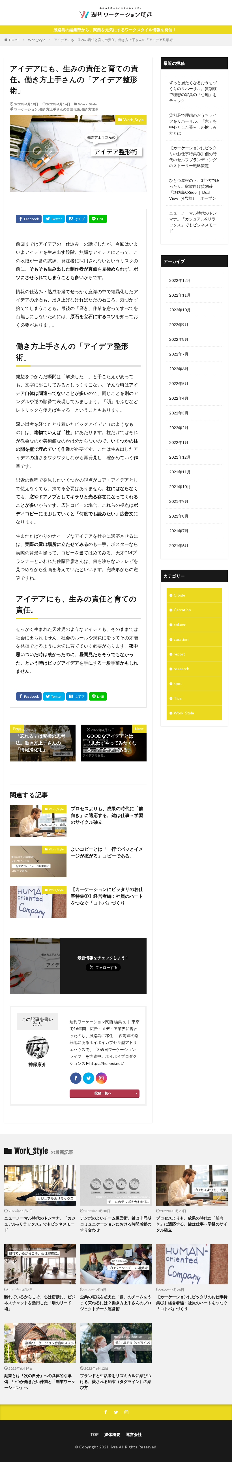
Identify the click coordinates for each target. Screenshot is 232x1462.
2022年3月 (178, 412)
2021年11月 (180, 471)
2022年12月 (180, 280)
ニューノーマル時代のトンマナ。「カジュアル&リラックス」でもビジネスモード (193, 221)
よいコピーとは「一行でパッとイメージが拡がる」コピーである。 (107, 852)
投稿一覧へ (102, 1093)
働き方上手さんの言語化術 (59, 109)
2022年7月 (178, 354)
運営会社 (134, 1434)
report (179, 654)
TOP (94, 1434)
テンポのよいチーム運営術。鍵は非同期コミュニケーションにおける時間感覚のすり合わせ (115, 1224)
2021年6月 (178, 545)
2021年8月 (178, 516)
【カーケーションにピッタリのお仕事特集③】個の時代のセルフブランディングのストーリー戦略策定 (193, 156)
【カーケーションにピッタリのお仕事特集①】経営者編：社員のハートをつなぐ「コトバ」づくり (107, 895)
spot (178, 683)
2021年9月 (178, 501)
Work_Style (36, 40)
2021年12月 (180, 457)
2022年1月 (178, 442)
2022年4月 (178, 398)
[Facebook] (29, 219)
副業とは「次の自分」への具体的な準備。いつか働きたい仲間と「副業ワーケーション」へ (40, 1381)
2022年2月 (178, 427)
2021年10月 (180, 486)
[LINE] (98, 219)
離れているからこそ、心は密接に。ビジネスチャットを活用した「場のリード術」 (40, 1302)
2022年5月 (178, 383)
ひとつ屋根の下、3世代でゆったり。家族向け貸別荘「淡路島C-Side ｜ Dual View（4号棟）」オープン (194, 189)
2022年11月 (180, 295)
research (181, 668)
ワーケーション (26, 109)
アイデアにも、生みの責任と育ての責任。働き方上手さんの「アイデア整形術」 (115, 40)
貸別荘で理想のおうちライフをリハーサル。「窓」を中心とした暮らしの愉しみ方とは (193, 124)
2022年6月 (178, 368)
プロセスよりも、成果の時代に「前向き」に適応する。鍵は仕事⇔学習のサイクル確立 (107, 815)
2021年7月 (178, 530)
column (180, 624)
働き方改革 (89, 109)
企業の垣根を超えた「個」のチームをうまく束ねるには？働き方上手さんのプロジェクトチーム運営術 (115, 1302)
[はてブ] (76, 219)
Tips (178, 698)
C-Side (179, 595)
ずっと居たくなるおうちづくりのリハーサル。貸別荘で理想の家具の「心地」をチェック (193, 91)
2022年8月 (178, 339)
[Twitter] (54, 219)
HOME (14, 40)
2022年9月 (178, 324)
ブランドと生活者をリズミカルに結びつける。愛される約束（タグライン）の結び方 (115, 1381)
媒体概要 (112, 1434)
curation (181, 639)
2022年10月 (180, 309)
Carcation (182, 609)
